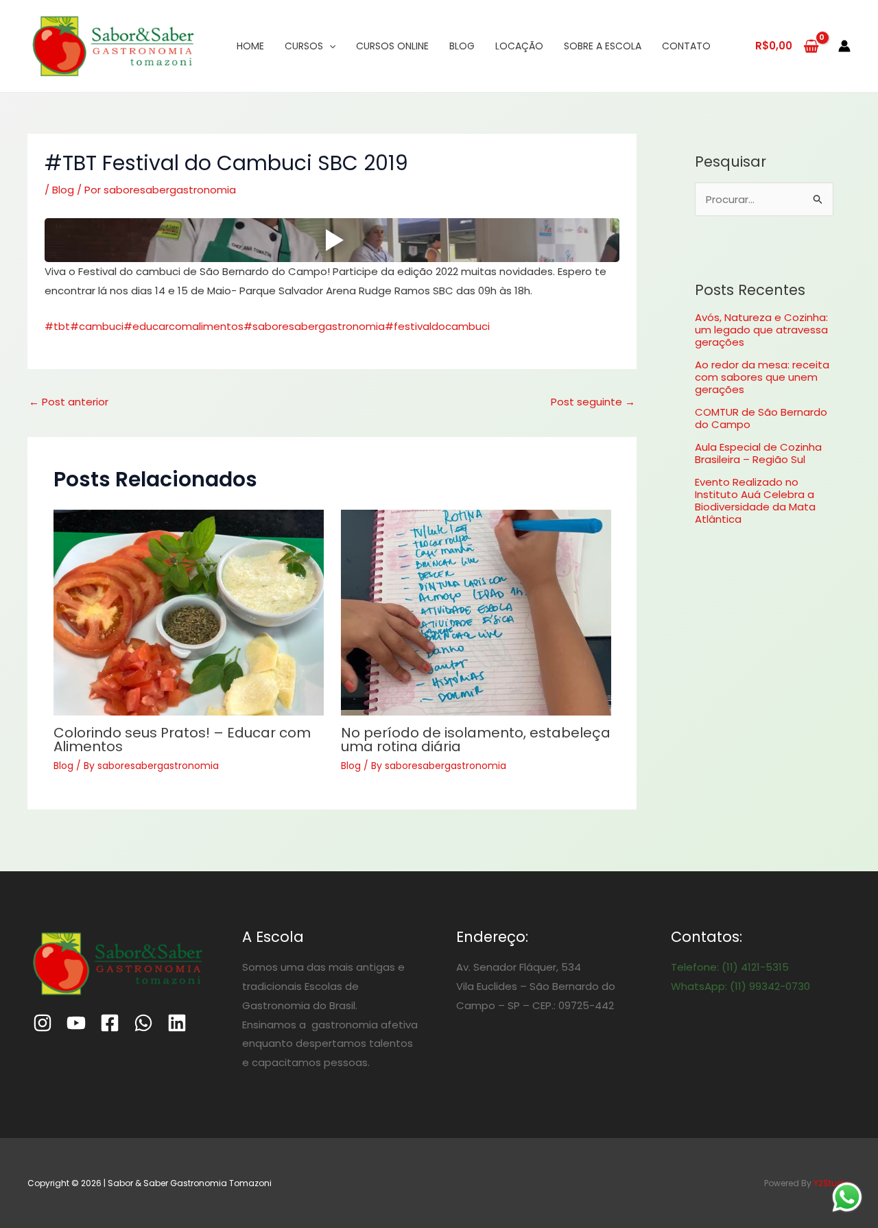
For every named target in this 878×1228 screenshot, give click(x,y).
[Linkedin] (177, 1023)
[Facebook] (110, 1023)
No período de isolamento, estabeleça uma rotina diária (475, 739)
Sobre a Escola (602, 46)
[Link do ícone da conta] (844, 46)
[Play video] (332, 240)
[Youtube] (76, 1023)
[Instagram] (42, 1023)
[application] (329, 46)
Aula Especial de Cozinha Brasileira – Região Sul (758, 453)
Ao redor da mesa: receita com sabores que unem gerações (762, 377)
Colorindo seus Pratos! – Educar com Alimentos (182, 739)
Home (250, 46)
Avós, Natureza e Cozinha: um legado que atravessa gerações (761, 329)
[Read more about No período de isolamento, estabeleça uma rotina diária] (476, 613)
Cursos (304, 46)
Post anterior (68, 401)
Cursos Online (392, 46)
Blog (462, 46)
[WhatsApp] (143, 1023)
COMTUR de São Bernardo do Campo (761, 418)
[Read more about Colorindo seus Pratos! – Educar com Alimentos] (189, 613)
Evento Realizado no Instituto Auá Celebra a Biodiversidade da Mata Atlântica (755, 500)
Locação (519, 46)
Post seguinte (593, 401)
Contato (686, 46)
